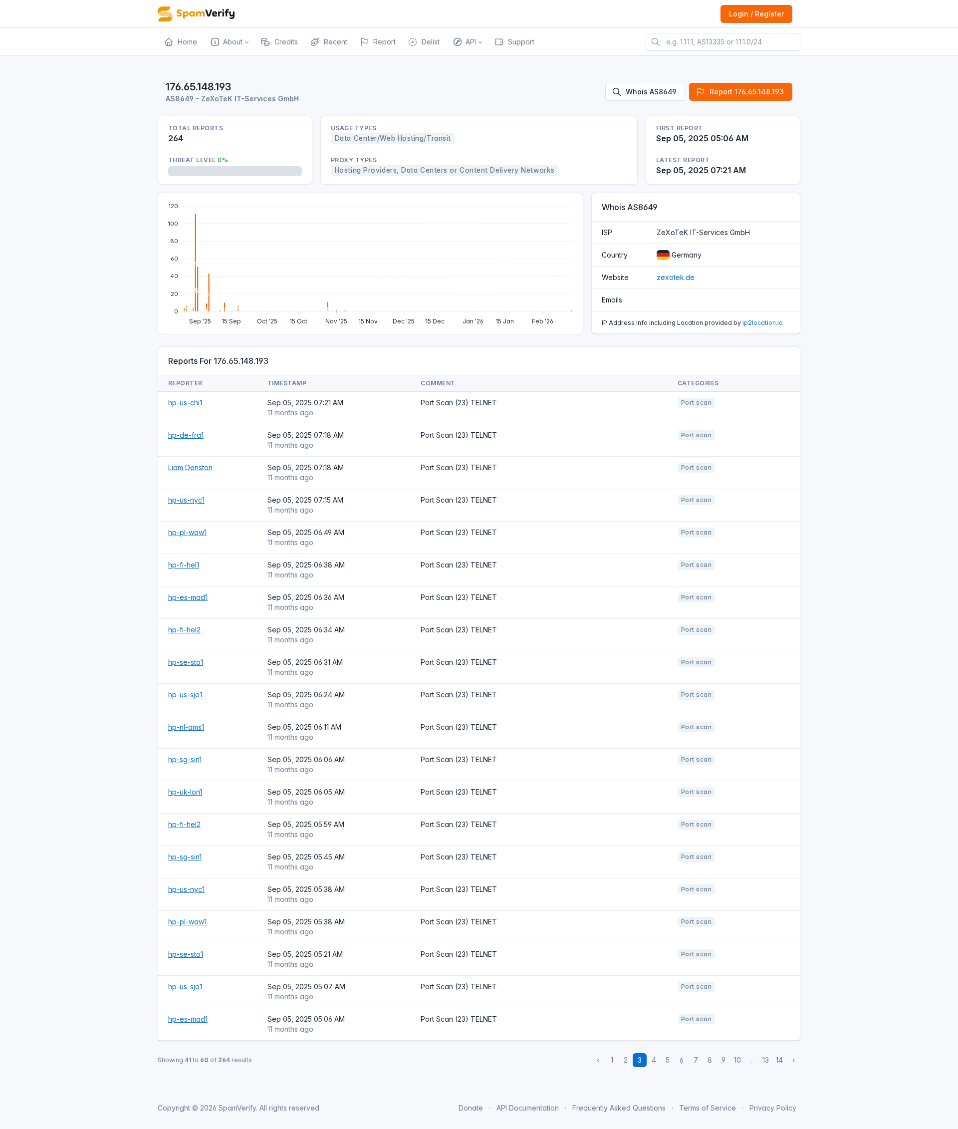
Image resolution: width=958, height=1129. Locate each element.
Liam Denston (190, 467)
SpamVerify (237, 1108)
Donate (471, 1108)
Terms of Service (707, 1108)
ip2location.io (762, 322)
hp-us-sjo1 (185, 694)
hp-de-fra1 (186, 435)
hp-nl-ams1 (186, 727)
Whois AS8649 (651, 91)
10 (737, 1060)
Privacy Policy (772, 1108)
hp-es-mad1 (188, 597)
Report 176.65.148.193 (747, 91)
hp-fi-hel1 (183, 565)
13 (765, 1060)
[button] (228, 42)
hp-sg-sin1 (185, 759)
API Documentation (527, 1108)
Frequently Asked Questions (619, 1108)
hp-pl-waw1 (187, 532)
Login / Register (756, 13)
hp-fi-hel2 (184, 629)
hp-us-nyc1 (186, 500)
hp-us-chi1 (185, 402)
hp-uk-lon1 (185, 792)
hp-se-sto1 (185, 662)
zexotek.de (676, 277)
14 (779, 1060)
